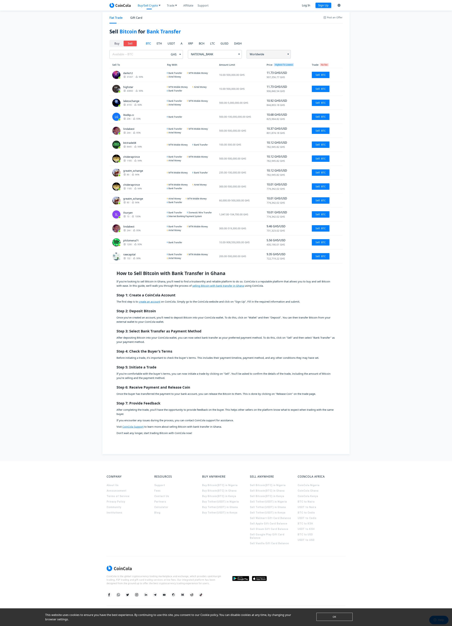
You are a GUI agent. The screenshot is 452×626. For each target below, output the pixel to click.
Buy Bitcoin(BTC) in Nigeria (220, 485)
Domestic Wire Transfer (200, 212)
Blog (157, 512)
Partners (160, 501)
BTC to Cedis (306, 512)
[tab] (116, 18)
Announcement (116, 490)
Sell (130, 43)
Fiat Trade (116, 18)
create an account (149, 301)
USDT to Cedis (307, 518)
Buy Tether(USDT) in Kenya (219, 512)
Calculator (161, 507)
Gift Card (136, 18)
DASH (238, 43)
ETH (159, 43)
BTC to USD (305, 534)
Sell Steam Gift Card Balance (269, 529)
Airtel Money (174, 76)
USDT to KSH (306, 529)
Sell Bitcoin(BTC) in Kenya (267, 496)
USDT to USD (306, 540)
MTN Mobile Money (198, 73)
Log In (306, 5)
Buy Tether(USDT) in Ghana (220, 507)
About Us (113, 485)
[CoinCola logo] (120, 5)
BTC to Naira (306, 501)
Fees (157, 490)
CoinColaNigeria (309, 485)
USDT (171, 43)
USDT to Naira (307, 507)
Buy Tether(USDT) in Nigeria (220, 501)
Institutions (114, 512)
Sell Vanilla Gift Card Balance (269, 543)
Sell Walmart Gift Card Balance (270, 518)
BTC (148, 43)
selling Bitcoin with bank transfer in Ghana (218, 285)
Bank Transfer (175, 73)
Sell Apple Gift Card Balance (268, 523)
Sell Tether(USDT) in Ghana (268, 507)
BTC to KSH (305, 523)
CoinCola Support (133, 426)
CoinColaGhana (308, 490)
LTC (212, 43)
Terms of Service (118, 496)
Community (114, 507)
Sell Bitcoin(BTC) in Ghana (267, 490)
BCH (201, 43)
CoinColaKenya (308, 496)
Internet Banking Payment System (185, 216)
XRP (190, 43)
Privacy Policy (116, 501)
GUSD (224, 43)
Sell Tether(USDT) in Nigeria (268, 501)
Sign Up (323, 5)
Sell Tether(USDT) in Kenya (268, 512)
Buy (116, 43)
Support (159, 485)
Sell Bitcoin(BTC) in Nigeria (268, 485)
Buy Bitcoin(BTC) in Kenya (219, 496)
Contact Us (161, 496)
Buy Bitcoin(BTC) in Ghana (219, 490)
